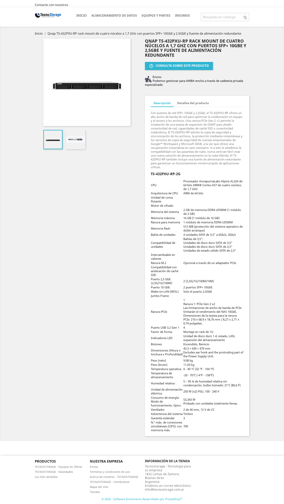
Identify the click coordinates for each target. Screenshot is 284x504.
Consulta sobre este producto (179, 65)
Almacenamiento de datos (114, 15)
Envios (94, 467)
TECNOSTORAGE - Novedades (54, 472)
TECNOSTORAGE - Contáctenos (110, 482)
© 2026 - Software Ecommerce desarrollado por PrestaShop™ (142, 499)
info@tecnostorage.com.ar (164, 489)
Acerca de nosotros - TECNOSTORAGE (114, 477)
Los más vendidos (46, 477)
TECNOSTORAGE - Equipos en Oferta (58, 467)
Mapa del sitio (99, 487)
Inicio (81, 15)
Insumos (182, 15)
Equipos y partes (156, 15)
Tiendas (95, 492)
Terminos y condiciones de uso (110, 472)
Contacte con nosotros (51, 5)
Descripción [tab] (162, 103)
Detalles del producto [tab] (193, 103)
